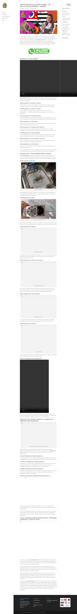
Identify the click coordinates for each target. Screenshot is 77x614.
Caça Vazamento (6, 16)
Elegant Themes (29, 612)
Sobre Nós (4, 14)
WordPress (43, 612)
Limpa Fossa (5, 18)
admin (22, 8)
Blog (3, 20)
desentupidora (33, 8)
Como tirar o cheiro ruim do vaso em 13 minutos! (66, 15)
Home (3, 12)
